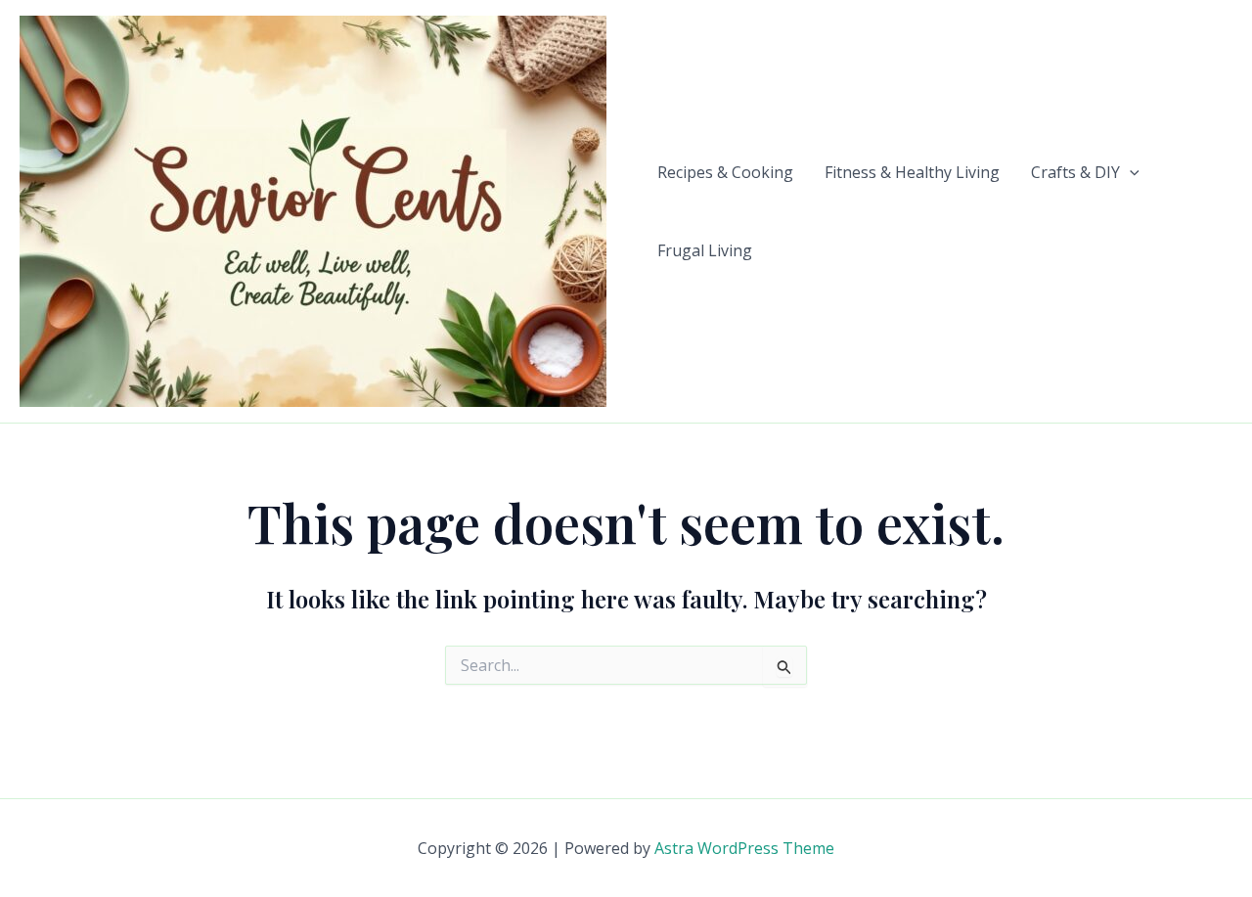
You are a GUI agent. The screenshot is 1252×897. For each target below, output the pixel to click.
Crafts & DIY (1075, 172)
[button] (1130, 172)
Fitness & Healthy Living (912, 172)
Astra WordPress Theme (744, 848)
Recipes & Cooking (725, 172)
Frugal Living (704, 250)
